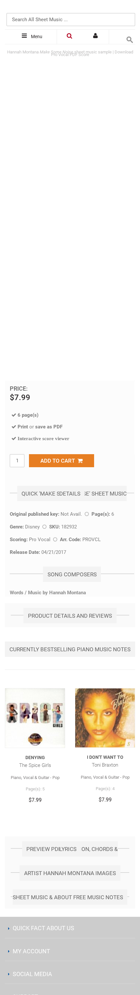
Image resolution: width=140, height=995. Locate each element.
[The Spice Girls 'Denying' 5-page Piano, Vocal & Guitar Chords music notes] (35, 718)
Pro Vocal (39, 539)
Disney (32, 527)
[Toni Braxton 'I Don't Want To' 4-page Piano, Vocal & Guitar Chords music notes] (105, 717)
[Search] (128, 8)
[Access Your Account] (96, 37)
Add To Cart (58, 460)
